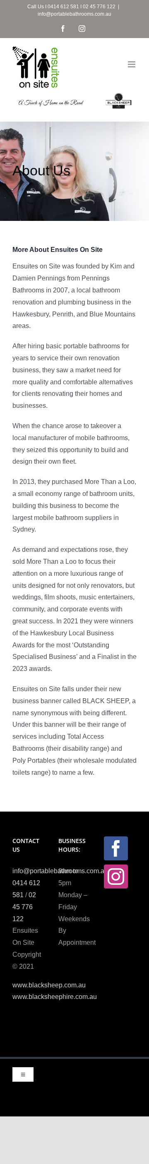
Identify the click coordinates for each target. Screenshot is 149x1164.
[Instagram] (116, 877)
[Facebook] (116, 848)
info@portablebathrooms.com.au (74, 14)
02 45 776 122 (24, 906)
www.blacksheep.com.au (49, 985)
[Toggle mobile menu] (132, 64)
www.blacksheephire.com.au (54, 996)
